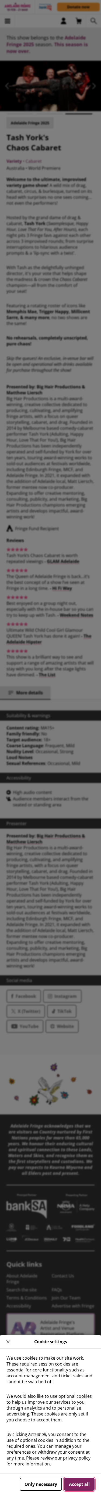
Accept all (79, 1484)
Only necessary (41, 1484)
